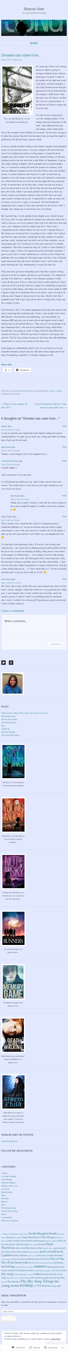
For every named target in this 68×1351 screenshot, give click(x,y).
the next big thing (57, 1277)
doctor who (14, 1244)
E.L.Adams (33, 1244)
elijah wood (20, 1247)
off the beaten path (17, 1262)
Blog (3, 725)
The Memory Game (8, 722)
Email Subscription (13, 1295)
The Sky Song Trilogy (9, 1211)
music (3, 1195)
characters (11, 1237)
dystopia (25, 1244)
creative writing (13, 1240)
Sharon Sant (34, 9)
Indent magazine (33, 1252)
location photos (6, 1259)
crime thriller (26, 1240)
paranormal (43, 1263)
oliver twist (33, 1262)
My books (23, 390)
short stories (61, 1270)
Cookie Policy (55, 1339)
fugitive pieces (49, 1248)
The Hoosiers (26, 1278)
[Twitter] (3, 662)
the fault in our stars (14, 1278)
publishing (58, 1262)
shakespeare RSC (50, 1270)
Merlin (31, 1258)
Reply (64, 426)
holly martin (22, 1251)
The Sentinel (13, 1281)
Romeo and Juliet (27, 1267)
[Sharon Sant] (34, 28)
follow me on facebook (17, 1150)
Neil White (45, 1258)
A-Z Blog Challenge (8, 1176)
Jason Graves (42, 1255)
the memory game (40, 1277)
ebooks (41, 1244)
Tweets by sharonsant (9, 1141)
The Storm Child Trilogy (10, 735)
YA (34, 1285)
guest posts (5, 1189)
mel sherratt (22, 1258)
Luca (14, 1258)
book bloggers (39, 1233)
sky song (7, 1273)
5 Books (4, 1173)
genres (57, 1247)
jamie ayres (32, 1255)
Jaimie (4, 426)
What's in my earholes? (10, 1220)
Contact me (5, 728)
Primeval (50, 1263)
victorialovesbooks (9, 460)
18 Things (4, 1234)
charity (18, 1237)
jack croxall (48, 1251)
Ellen (28, 1247)
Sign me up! (8, 1319)
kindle (51, 1255)
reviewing (8, 1266)
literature (58, 1255)
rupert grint (52, 1266)
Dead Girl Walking (8, 732)
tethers (38, 1274)
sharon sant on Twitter (17, 1134)
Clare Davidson (30, 1237)
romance (18, 1267)
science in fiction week (20, 1270)
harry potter (11, 1251)
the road (4, 1282)
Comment (56, 644)
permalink (16, 393)
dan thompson (39, 1240)
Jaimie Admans (20, 1255)
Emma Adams (37, 1247)
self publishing (38, 1270)
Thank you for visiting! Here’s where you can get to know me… (25, 713)
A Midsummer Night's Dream (18, 1234)
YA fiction (43, 1285)
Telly (3, 1204)
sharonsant (18, 59)
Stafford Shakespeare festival (24, 1274)
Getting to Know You (9, 1185)
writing (59, 390)
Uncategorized (6, 1217)
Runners (31, 390)
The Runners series (8, 716)
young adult (56, 1285)
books (46, 390)
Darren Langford (51, 1241)
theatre (3, 1214)
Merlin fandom (6, 1192)
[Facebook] (11, 662)
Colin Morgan (6, 1179)
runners (52, 390)
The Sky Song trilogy (9, 719)
